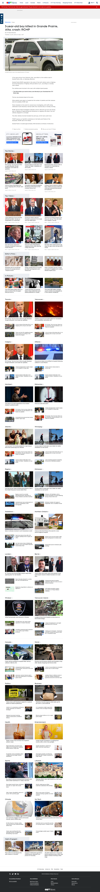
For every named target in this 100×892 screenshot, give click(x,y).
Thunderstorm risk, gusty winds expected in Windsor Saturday (22, 622)
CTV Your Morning (56, 2)
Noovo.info (74, 881)
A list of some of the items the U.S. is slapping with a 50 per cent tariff (14, 187)
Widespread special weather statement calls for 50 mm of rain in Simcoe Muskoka (53, 582)
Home (21, 2)
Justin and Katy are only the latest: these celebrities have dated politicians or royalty (32, 291)
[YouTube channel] (15, 874)
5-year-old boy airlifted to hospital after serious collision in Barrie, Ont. (18, 662)
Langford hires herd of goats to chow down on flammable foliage (47, 618)
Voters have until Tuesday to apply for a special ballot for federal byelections (19, 702)
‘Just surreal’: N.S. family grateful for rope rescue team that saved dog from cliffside (18, 446)
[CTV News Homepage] (12, 3)
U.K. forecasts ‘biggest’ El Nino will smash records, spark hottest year (17, 818)
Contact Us (47, 869)
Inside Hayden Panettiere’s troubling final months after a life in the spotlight (47, 741)
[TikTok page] (13, 874)
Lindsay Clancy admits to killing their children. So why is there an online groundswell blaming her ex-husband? (53, 187)
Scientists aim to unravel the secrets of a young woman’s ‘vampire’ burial (12, 269)
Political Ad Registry (34, 884)
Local (26, 2)
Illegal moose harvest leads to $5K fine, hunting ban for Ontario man (53, 537)
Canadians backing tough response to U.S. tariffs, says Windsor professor (24, 631)
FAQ (52, 869)
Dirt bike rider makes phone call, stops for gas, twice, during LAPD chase (53, 246)
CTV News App (40, 869)
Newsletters (56, 869)
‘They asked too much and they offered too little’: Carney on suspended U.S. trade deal (13, 219)
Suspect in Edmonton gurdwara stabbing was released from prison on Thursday (33, 854)
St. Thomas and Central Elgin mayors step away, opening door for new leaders (18, 574)
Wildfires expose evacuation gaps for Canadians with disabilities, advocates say (48, 319)
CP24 (52, 881)
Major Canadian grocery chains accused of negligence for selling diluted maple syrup (53, 269)
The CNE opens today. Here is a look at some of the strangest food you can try (13, 291)
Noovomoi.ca (74, 883)
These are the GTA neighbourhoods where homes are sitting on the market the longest (24, 333)
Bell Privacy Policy (34, 881)
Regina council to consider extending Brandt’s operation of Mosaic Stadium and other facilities (23, 495)
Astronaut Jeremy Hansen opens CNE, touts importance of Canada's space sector (23, 676)
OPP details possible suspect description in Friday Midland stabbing (52, 590)
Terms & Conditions (34, 883)
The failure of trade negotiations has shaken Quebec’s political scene (17, 404)
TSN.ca (52, 884)
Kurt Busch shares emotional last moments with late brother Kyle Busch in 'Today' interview (19, 780)
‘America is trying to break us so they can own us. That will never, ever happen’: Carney (53, 219)
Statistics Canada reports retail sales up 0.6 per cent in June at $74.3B (48, 702)
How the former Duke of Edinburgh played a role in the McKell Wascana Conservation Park (19, 489)
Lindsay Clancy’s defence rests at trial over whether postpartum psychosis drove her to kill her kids (53, 676)
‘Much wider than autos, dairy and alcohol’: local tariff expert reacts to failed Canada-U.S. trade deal (48, 575)
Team (61, 869)
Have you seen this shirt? (41, 403)
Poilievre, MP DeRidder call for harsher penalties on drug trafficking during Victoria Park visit (54, 495)
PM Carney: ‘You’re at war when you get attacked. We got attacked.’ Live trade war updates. (13, 167)
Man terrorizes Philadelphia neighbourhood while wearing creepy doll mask (33, 246)
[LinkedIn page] (18, 874)
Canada (32, 2)
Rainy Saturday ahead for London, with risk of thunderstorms (23, 580)
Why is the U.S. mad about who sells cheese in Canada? (13, 853)
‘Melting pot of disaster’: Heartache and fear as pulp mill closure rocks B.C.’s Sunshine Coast (53, 632)
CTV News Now (78, 2)
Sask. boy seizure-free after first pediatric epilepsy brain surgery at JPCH (23, 536)
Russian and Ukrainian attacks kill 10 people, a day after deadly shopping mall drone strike (48, 662)
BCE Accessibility (13, 881)
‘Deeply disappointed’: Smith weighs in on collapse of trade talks (24, 367)
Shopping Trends (67, 2)
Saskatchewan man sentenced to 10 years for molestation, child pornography (24, 503)
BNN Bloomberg (54, 883)
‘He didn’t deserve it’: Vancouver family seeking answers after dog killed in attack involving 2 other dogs (54, 855)
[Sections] (3, 2)
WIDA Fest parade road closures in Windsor (17, 617)
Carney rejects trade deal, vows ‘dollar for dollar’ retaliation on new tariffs (33, 166)
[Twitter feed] (10, 874)
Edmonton (8, 22)
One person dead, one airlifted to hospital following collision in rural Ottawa (49, 362)
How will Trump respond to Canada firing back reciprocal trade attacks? (13, 246)
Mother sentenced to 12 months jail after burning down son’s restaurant (33, 269)
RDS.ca (73, 884)
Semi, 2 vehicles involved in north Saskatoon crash (18, 531)
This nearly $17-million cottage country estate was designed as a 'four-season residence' (53, 291)
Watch (39, 2)
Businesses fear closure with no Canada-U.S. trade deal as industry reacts (53, 166)
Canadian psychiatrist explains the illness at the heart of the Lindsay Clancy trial (33, 187)
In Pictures (46, 2)
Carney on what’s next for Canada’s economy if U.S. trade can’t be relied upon (33, 219)
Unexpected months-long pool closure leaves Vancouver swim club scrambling (24, 668)
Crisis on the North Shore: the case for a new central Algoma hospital (47, 531)
